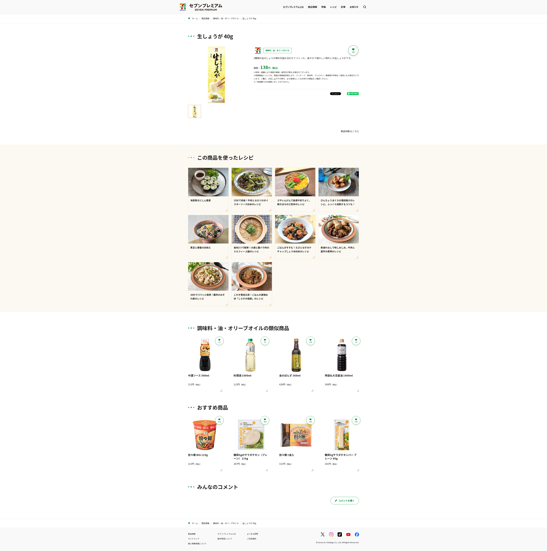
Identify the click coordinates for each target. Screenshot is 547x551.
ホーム (194, 18)
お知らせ (354, 7)
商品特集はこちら (350, 131)
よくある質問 (252, 533)
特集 (323, 7)
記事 (343, 7)
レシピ (333, 7)
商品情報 (312, 7)
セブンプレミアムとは (293, 7)
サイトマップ (193, 538)
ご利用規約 (251, 538)
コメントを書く (347, 500)
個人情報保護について (197, 543)
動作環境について (225, 538)
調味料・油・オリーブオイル (226, 18)
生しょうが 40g (249, 18)
